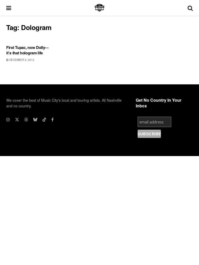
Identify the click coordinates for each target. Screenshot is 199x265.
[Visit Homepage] (99, 8)
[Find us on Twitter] (17, 119)
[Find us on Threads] (26, 119)
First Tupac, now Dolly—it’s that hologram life (27, 50)
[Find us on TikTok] (44, 119)
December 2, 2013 (21, 60)
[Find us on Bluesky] (35, 119)
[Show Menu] (8, 8)
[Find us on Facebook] (52, 119)
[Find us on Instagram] (8, 119)
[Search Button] (190, 8)
